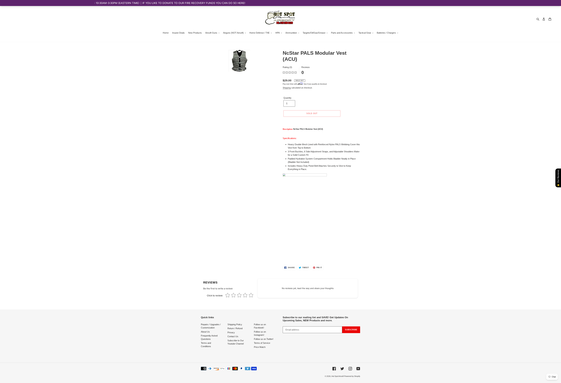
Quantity (287, 98)
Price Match (259, 347)
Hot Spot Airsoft (337, 376)
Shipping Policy (234, 324)
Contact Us (232, 336)
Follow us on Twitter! (263, 339)
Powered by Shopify (352, 376)
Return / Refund (235, 328)
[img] (290, 72)
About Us (205, 331)
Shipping (287, 88)
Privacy (231, 332)
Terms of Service (262, 343)
